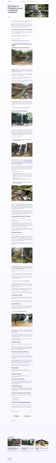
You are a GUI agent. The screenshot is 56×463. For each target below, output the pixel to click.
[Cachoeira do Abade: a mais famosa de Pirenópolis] (28, 442)
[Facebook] (9, 459)
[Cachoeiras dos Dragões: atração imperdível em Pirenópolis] (14, 442)
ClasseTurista (10, 1)
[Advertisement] (22, 427)
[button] (45, 1)
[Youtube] (10, 459)
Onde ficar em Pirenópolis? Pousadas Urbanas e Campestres (20, 40)
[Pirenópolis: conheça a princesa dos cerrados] (41, 442)
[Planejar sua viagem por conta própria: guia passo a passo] (17, 415)
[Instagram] (8, 459)
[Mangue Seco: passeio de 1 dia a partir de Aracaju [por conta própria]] (27, 415)
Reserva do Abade (14, 330)
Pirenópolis (30, 411)
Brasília (13, 24)
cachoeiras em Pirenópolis (28, 160)
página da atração (23, 311)
